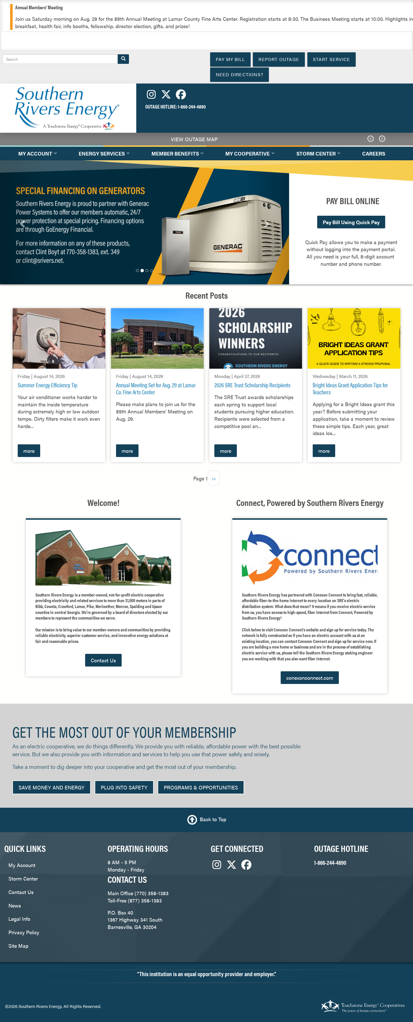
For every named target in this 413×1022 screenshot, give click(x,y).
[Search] (123, 59)
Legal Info (19, 918)
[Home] (66, 107)
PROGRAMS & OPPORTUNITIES (201, 787)
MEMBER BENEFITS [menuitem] (172, 155)
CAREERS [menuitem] (373, 153)
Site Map (18, 945)
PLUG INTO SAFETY (124, 787)
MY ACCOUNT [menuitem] (32, 155)
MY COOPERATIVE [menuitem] (245, 155)
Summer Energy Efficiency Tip (47, 385)
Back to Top (213, 819)
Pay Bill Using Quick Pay (351, 222)
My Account (21, 864)
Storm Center (23, 878)
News (14, 905)
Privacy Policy (23, 932)
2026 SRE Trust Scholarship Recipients (252, 385)
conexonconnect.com (309, 677)
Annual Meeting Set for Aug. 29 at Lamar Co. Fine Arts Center (156, 388)
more (29, 450)
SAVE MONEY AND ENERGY (52, 787)
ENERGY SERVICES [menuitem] (99, 155)
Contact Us (103, 660)
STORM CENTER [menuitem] (313, 155)
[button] (21, 222)
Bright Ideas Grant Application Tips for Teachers (350, 388)
